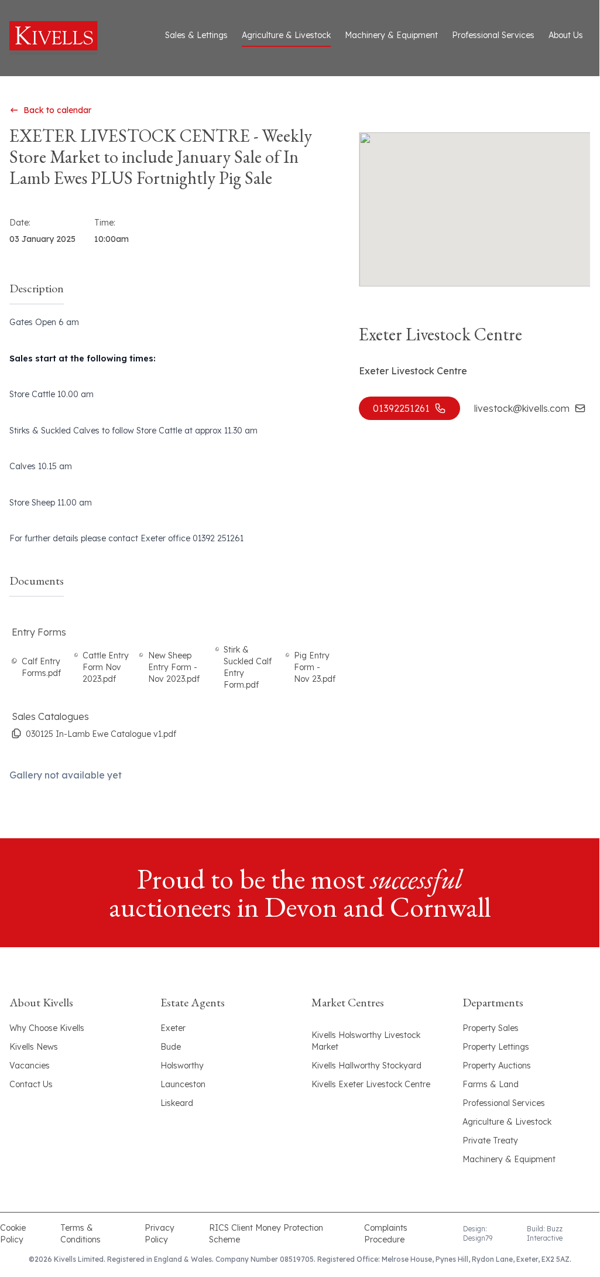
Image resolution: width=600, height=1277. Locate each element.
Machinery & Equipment (391, 35)
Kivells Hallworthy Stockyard (366, 1065)
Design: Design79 (477, 1233)
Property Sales (490, 1028)
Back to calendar (57, 110)
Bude (170, 1047)
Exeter (173, 1028)
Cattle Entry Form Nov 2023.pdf (106, 667)
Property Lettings (495, 1047)
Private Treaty (490, 1140)
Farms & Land (490, 1084)
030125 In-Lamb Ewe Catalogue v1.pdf (101, 734)
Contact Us (31, 1084)
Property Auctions (496, 1065)
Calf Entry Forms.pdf (41, 667)
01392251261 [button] (401, 408)
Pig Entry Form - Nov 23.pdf (314, 667)
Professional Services (493, 35)
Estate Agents (192, 1002)
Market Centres (347, 1002)
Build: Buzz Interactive (545, 1233)
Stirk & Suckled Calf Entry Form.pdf (248, 667)
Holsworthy (182, 1065)
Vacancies (29, 1065)
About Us (565, 35)
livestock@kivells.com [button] (522, 408)
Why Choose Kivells (46, 1028)
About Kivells (41, 1002)
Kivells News (33, 1047)
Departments (492, 1002)
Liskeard (176, 1103)
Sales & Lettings (196, 35)
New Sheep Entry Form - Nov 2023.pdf (174, 667)
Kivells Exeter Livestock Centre (370, 1084)
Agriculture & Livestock (286, 35)
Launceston (182, 1084)
